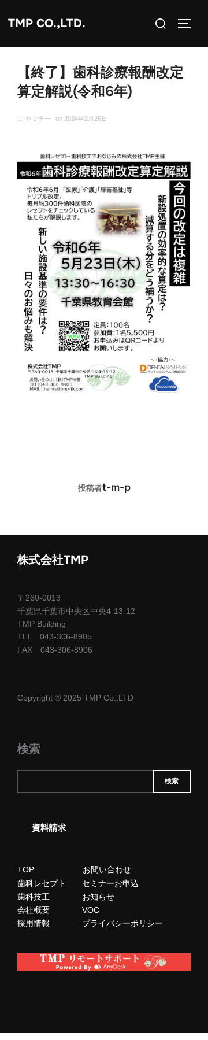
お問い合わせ (107, 869)
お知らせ (98, 896)
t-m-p (116, 487)
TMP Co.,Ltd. (47, 23)
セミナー (38, 118)
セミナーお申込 (110, 883)
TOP (25, 869)
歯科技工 (33, 896)
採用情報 (33, 923)
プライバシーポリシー (122, 923)
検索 (28, 749)
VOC (90, 910)
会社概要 (33, 910)
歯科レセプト (41, 883)
